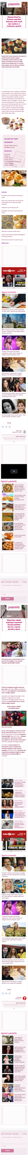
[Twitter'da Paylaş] (6, 427)
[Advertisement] (14, 255)
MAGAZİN (9, 616)
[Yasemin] (14, 4)
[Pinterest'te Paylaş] (9, 427)
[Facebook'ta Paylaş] (3, 427)
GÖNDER (7, 598)
